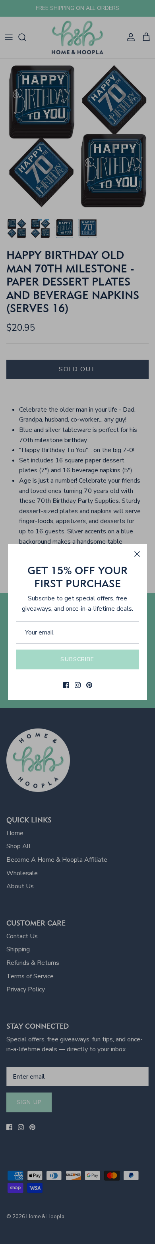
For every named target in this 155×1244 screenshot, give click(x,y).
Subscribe (77, 659)
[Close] (137, 554)
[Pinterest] (89, 685)
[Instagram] (78, 685)
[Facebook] (66, 685)
